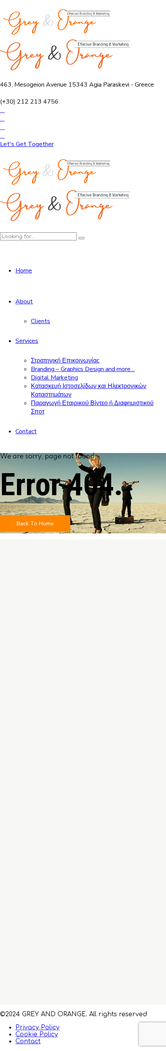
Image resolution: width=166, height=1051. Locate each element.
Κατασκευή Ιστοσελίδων (62, 862)
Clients (40, 321)
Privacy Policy (37, 1027)
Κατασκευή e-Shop (54, 869)
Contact (26, 431)
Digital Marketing (54, 377)
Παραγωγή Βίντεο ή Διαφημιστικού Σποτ (89, 876)
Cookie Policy (36, 1034)
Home (23, 270)
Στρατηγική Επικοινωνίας (65, 360)
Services (26, 341)
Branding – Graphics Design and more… (83, 369)
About (24, 301)
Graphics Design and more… (68, 848)
